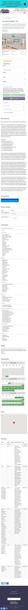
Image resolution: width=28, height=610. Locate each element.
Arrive (4, 65)
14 (6, 386)
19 (22, 386)
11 (3, 401)
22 (9, 388)
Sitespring (16, 607)
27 (3, 390)
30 (19, 404)
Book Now (15, 98)
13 (3, 386)
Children (5, 81)
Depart (4, 72)
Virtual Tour (13, 24)
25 (19, 388)
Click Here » (4, 353)
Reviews (5, 30)
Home (3, 17)
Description (6, 24)
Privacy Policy (14, 591)
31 (6, 376)
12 (22, 385)
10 (22, 399)
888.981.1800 (20, 10)
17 (16, 386)
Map (22, 27)
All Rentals (8, 17)
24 (16, 388)
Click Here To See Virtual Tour (9, 200)
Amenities (5, 27)
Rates (11, 27)
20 (3, 388)
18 (19, 386)
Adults (4, 77)
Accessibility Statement (14, 593)
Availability (17, 27)
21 (6, 388)
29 (9, 390)
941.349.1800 (20, 8)
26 (22, 388)
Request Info (14, 95)
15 (9, 386)
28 (6, 390)
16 (19, 401)
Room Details (21, 24)
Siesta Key (14, 17)
